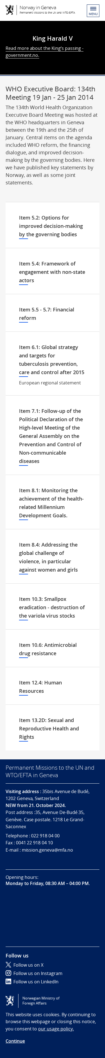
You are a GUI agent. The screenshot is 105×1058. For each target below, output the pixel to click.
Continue (15, 1041)
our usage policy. (56, 1029)
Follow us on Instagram (37, 973)
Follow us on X (28, 965)
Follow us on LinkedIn (36, 982)
